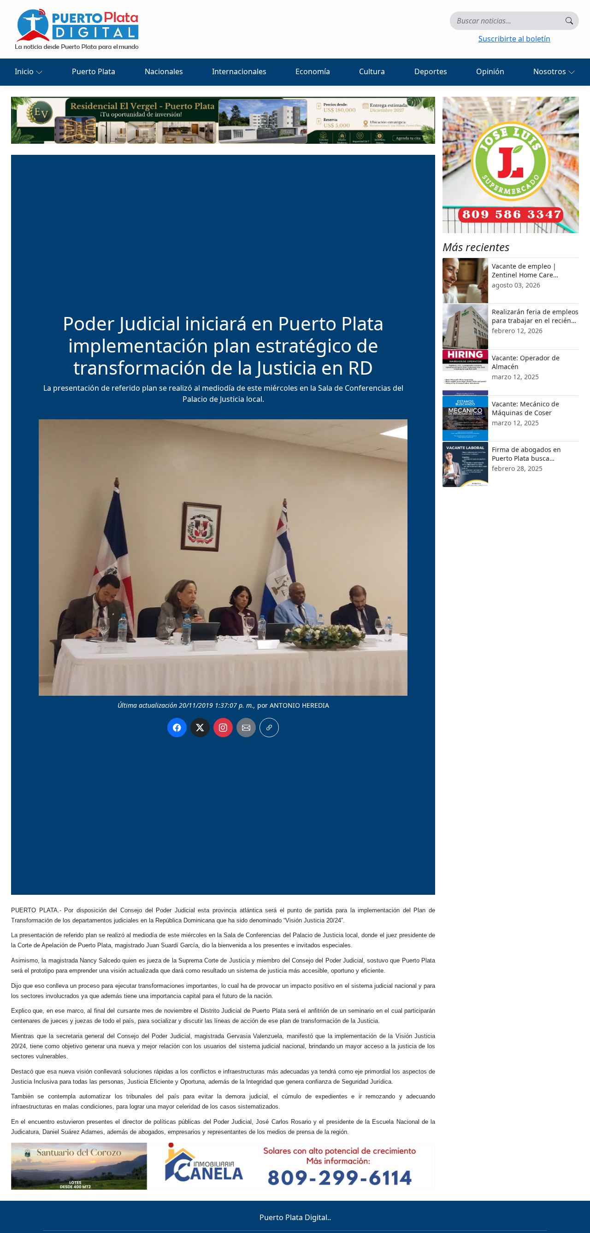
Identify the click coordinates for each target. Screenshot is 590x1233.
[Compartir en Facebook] (177, 727)
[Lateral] (510, 165)
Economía (312, 71)
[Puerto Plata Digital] (76, 29)
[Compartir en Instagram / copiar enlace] (223, 727)
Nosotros (550, 71)
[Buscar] (569, 20)
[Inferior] (223, 1165)
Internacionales (239, 71)
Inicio (25, 71)
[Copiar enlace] (269, 727)
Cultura (372, 71)
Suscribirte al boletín (514, 39)
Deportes (430, 71)
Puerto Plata (93, 71)
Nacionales (164, 71)
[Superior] (223, 119)
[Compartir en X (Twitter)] (200, 727)
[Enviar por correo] (246, 727)
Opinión (490, 71)
